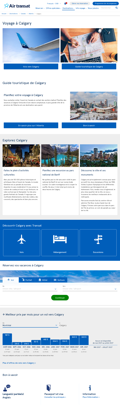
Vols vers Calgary (31, 66)
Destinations (67, 8)
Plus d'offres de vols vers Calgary (18, 363)
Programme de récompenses (105, 3)
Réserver (39, 8)
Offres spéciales (52, 8)
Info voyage (80, 8)
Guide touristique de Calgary (89, 66)
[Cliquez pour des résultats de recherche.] (117, 8)
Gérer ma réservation (80, 3)
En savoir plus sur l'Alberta (31, 125)
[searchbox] (109, 8)
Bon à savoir (89, 125)
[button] (11, 280)
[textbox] (30, 288)
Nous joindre (93, 8)
